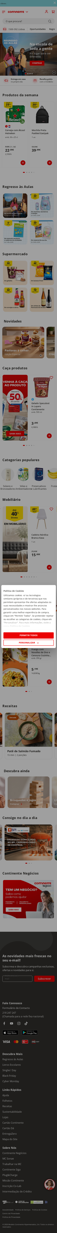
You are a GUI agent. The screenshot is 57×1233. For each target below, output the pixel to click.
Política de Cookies (20, 626)
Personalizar (27, 642)
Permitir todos (29, 635)
